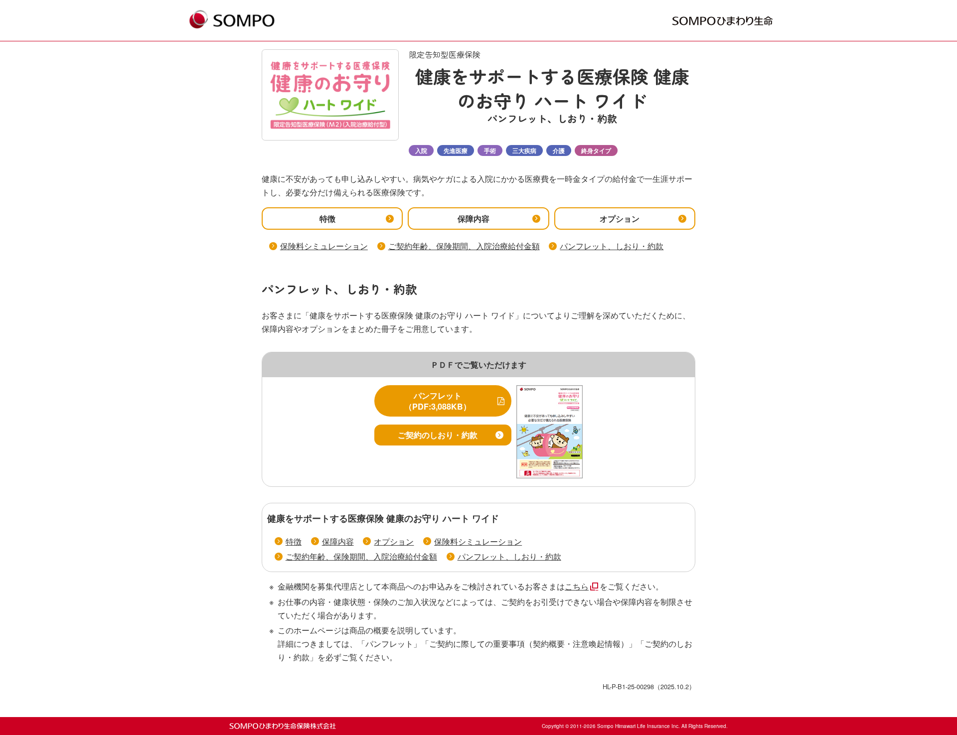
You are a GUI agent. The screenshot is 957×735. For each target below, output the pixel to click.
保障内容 (338, 541)
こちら (577, 586)
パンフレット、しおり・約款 (611, 246)
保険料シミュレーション (324, 246)
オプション (394, 541)
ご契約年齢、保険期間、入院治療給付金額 (464, 246)
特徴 (294, 541)
